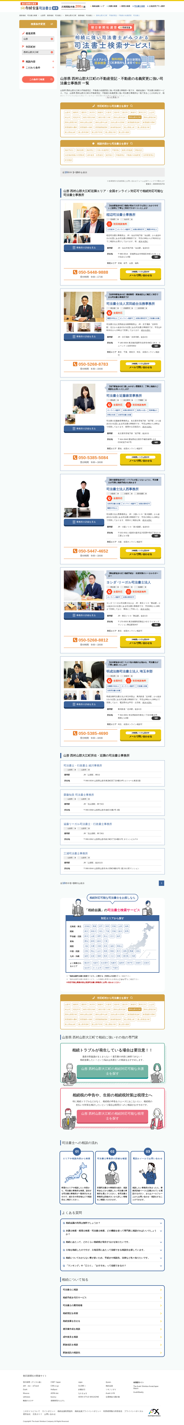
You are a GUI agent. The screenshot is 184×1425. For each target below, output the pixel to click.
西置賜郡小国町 (86, 127)
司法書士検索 (139, 6)
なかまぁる (82, 1393)
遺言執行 (109, 155)
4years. (109, 1382)
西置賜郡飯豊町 (101, 127)
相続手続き (69, 150)
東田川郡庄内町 (89, 117)
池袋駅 (140, 587)
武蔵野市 (127, 308)
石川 (112, 936)
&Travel (36, 1386)
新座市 (126, 676)
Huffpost (54, 1389)
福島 (127, 926)
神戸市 (130, 963)
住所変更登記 (148, 155)
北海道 (87, 926)
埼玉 (101, 931)
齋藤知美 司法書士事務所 (79, 794)
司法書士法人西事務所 (122, 489)
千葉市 (115, 968)
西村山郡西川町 (71, 122)
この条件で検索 (36, 79)
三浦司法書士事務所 (76, 853)
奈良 (105, 946)
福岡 (86, 956)
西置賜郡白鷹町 (71, 127)
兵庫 (92, 946)
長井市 (116, 112)
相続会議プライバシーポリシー (88, 1411)
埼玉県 (112, 676)
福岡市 (121, 963)
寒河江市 (142, 112)
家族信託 (138, 150)
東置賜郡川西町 (149, 122)
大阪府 (112, 494)
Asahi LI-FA (110, 1393)
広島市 (146, 963)
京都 (99, 946)
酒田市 (84, 112)
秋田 (107, 926)
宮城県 (112, 219)
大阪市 (126, 494)
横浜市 (87, 963)
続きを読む (143, 241)
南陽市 (100, 112)
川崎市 (107, 968)
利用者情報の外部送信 (112, 1411)
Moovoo (26, 1393)
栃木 (120, 931)
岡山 (92, 951)
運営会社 (27, 1414)
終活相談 (68, 160)
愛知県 (112, 400)
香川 (118, 951)
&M (24, 1386)
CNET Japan (56, 1382)
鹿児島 (126, 956)
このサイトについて (31, 1411)
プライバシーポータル (133, 1411)
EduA (25, 1389)
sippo (80, 1382)
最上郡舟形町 (83, 132)
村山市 (67, 117)
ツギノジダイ (111, 1389)
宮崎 (118, 956)
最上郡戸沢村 (97, 132)
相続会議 (109, 1386)
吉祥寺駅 (141, 308)
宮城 (114, 926)
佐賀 (92, 956)
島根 (112, 951)
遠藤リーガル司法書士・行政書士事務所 (88, 824)
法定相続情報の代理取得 (74, 155)
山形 (120, 926)
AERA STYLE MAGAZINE (88, 1397)
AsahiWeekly (138, 1392)
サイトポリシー (48, 1411)
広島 (86, 951)
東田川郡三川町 (104, 117)
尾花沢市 (76, 117)
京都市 (138, 963)
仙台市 (126, 219)
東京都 (112, 308)
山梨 (92, 936)
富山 (105, 936)
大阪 (86, 946)
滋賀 (112, 946)
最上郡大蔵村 (124, 132)
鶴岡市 (75, 112)
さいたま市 (97, 968)
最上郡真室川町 (144, 127)
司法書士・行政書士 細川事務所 (83, 765)
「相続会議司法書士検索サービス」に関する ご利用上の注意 (92, 976)
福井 (118, 936)
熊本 (105, 956)
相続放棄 (80, 150)
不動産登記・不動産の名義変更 (128, 155)
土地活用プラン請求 (157, 6)
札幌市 (113, 963)
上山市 (151, 112)
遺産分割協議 (127, 150)
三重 (105, 941)
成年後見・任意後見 (95, 155)
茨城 (114, 931)
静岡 (92, 941)
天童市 (108, 112)
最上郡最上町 (129, 127)
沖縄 (133, 956)
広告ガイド (37, 1414)
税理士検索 (125, 6)
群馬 (127, 931)
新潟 (86, 936)
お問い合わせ (50, 1414)
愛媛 (131, 951)
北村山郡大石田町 (118, 122)
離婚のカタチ (28, 1401)
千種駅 (140, 400)
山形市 (67, 112)
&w (29, 1386)
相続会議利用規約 (65, 1411)
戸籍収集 (115, 150)
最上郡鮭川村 (110, 132)
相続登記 (90, 150)
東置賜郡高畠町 (134, 122)
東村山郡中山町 (101, 122)
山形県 (70, 770)
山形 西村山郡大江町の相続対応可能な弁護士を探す (112, 1071)
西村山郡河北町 (120, 117)
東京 (86, 931)
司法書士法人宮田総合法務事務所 (130, 303)
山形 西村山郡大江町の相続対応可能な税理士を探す (112, 1116)
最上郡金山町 (70, 132)
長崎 (99, 956)
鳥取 (105, 951)
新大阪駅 (140, 494)
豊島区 (126, 587)
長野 (99, 936)
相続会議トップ (98, 6)
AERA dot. (55, 1393)
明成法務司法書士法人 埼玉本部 (129, 671)
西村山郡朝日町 (150, 117)
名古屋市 (127, 400)
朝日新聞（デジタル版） (32, 1382)
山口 (99, 951)
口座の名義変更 (103, 150)
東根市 (133, 112)
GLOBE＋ (82, 1386)
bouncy (53, 1397)
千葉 (107, 931)
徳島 (125, 951)
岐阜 (99, 941)
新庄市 (125, 112)
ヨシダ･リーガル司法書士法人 (128, 582)
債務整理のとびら (58, 1401)
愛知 (86, 941)
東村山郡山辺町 (86, 122)
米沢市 (92, 112)
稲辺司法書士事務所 (121, 214)
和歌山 (119, 946)
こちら (121, 979)
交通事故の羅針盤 (113, 1397)
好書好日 (81, 1389)
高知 (138, 951)
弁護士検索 (112, 6)
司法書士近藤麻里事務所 (124, 395)
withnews (26, 1397)
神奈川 (93, 931)
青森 (94, 926)
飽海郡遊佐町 (116, 127)
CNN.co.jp (55, 1386)
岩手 (101, 926)
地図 (156, 257)
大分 (112, 956)
